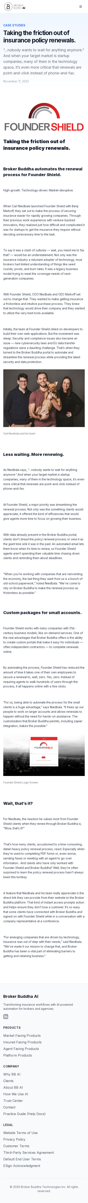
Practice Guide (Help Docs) (24, 1114)
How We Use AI (15, 1094)
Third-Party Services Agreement (28, 1152)
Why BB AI (11, 1074)
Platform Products (17, 1055)
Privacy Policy (14, 1139)
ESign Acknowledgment (21, 1166)
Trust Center (13, 1101)
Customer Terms (16, 1146)
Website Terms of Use (20, 1133)
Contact (9, 1107)
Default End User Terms (22, 1159)
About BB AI (13, 1087)
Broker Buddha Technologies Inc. (43, 1187)
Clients (8, 1081)
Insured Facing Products (22, 1042)
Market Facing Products (22, 1035)
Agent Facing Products (21, 1049)
